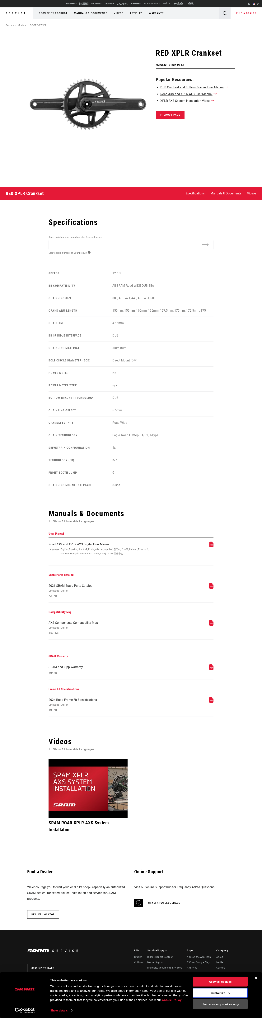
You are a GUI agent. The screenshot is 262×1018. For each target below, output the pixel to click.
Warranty (156, 13)
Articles (136, 13)
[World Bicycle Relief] (191, 3)
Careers (220, 967)
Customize (218, 992)
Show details (59, 1010)
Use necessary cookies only (220, 1004)
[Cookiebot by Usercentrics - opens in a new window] (25, 1010)
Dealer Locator (43, 914)
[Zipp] (109, 4)
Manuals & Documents (90, 13)
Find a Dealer (246, 13)
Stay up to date (42, 968)
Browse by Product (53, 13)
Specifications (195, 193)
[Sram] (71, 3)
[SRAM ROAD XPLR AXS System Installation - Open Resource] (88, 788)
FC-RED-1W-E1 (38, 25)
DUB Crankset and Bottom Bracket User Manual (192, 87)
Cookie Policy (172, 1000)
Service (16, 13)
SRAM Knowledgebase (164, 903)
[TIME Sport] (135, 4)
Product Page (170, 115)
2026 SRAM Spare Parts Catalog (70, 590)
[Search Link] (225, 13)
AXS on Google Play (198, 962)
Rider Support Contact (160, 957)
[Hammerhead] (152, 3)
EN (258, 4)
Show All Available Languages (73, 521)
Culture (138, 962)
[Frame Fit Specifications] (211, 702)
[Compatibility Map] (211, 624)
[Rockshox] (83, 3)
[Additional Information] (205, 244)
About (219, 957)
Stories (138, 957)
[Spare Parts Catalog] (211, 587)
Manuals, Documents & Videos (164, 967)
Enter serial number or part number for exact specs (75, 237)
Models (22, 25)
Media (219, 962)
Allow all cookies (220, 981)
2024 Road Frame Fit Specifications (73, 705)
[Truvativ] (96, 4)
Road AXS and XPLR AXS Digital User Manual (98, 548)
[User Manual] (211, 546)
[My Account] (248, 4)
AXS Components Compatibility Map (73, 628)
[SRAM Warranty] (211, 669)
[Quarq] (122, 4)
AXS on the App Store (199, 957)
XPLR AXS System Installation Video (185, 101)
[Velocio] (167, 3)
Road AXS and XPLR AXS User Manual (186, 94)
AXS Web (192, 967)
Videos (118, 13)
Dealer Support (155, 962)
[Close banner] (256, 978)
